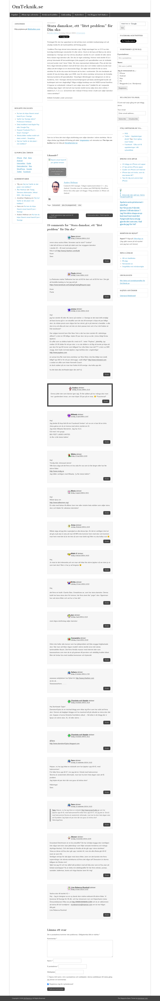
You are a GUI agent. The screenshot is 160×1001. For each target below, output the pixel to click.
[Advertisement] (80, 117)
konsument (51, 23)
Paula (73, 273)
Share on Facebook (49, 149)
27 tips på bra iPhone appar (132, 167)
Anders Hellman (54, 33)
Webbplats (51, 972)
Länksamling (66, 15)
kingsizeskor (84, 140)
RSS (126, 133)
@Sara (52, 741)
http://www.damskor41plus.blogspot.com (65, 743)
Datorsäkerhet (22, 166)
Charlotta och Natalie (79, 701)
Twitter (19, 172)
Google (29, 169)
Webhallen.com (34, 29)
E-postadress (52, 966)
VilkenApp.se (138, 238)
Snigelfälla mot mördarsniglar (133, 266)
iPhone (19, 158)
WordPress (21, 169)
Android (20, 161)
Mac (30, 166)
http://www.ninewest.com (97, 360)
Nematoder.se (127, 264)
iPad (25, 158)
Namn (50, 961)
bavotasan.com (143, 998)
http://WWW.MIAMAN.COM (82, 902)
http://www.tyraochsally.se (90, 810)
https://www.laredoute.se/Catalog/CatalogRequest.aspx (70, 285)
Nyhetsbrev (79, 15)
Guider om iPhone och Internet (133, 170)
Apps (30, 158)
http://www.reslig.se (57, 471)
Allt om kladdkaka (128, 258)
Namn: (120, 62)
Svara (107, 261)
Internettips (21, 163)
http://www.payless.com (58, 352)
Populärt (14, 15)
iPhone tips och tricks (30, 15)
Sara (54, 810)
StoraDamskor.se (71, 143)
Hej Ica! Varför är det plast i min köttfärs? (28, 200)
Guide (29, 163)
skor (79, 205)
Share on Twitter (55, 149)
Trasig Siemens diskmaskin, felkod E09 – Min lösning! (27, 192)
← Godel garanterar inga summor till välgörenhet (61, 216)
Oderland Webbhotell (128, 296)
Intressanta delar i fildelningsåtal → (99, 215)
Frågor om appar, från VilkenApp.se (132, 196)
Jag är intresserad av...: (127, 71)
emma (73, 309)
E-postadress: (123, 54)
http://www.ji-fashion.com (85, 678)
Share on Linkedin (61, 149)
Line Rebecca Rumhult (80, 887)
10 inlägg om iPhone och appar (133, 164)
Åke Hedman (21, 190)
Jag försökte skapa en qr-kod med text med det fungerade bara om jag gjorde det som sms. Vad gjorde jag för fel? (131, 219)
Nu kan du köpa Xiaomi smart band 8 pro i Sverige (26, 209)
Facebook (27, 172)
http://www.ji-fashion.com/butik (68, 251)
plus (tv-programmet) (69, 205)
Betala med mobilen (50, 15)
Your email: (122, 110)
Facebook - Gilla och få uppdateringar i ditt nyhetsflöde (133, 147)
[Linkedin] (49, 199)
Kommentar (52, 938)
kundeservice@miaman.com (81, 905)
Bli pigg (125, 261)
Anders (75, 388)
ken (72, 615)
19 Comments (80, 33)
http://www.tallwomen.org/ (59, 502)
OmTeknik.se (27, 6)
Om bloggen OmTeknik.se (98, 15)
